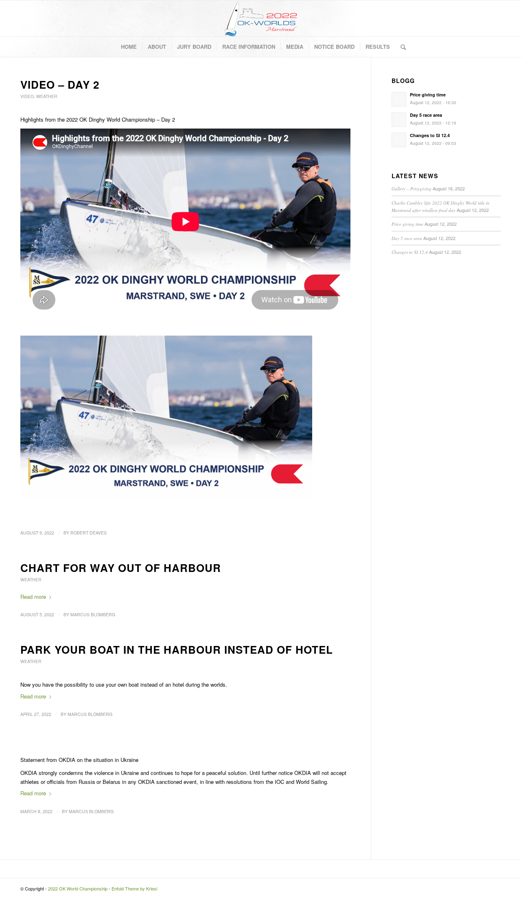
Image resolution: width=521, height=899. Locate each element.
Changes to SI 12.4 (410, 252)
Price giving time (407, 224)
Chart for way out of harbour (120, 567)
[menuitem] (129, 47)
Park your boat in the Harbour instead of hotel (176, 649)
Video (27, 96)
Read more (33, 596)
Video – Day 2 (59, 84)
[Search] (400, 47)
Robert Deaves (88, 533)
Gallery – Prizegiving (411, 188)
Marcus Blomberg (92, 614)
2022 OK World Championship (77, 888)
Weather (46, 96)
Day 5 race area (407, 238)
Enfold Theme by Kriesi (134, 888)
